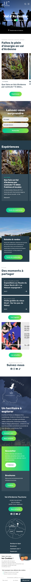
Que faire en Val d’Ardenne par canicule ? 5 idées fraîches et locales (14, 85)
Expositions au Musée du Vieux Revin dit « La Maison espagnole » (15, 285)
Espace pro (13, 551)
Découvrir (7, 197)
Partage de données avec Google (11, 572)
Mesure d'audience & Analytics (10, 574)
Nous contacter (8, 438)
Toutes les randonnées (13, 257)
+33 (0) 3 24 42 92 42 (15, 500)
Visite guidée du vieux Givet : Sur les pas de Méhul (14, 303)
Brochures (13, 546)
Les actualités (15, 355)
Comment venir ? (9, 433)
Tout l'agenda (15, 317)
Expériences (15, 94)
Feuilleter (10, 485)
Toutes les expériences (16, 210)
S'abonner (11, 465)
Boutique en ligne (15, 543)
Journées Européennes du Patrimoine (15, 345)
